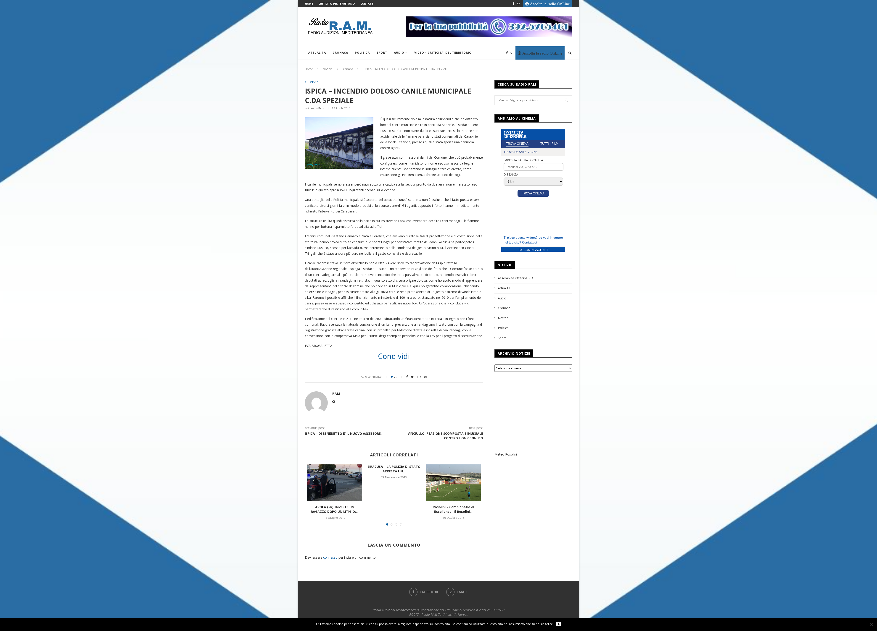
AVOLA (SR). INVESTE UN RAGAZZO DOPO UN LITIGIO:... (335, 509)
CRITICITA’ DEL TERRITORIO (337, 3)
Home (309, 3)
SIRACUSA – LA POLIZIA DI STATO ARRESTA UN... (393, 468)
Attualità (317, 53)
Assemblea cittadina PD (515, 278)
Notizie (328, 69)
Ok (558, 624)
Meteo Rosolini (505, 454)
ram (321, 108)
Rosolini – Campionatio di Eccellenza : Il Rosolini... (453, 509)
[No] (871, 624)
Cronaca (340, 53)
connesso (330, 557)
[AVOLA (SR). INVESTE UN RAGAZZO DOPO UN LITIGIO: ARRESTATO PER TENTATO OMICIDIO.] (334, 482)
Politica (362, 53)
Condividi (394, 356)
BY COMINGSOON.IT (533, 250)
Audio (399, 53)
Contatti (367, 3)
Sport (382, 53)
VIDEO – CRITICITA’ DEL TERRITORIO (443, 53)
